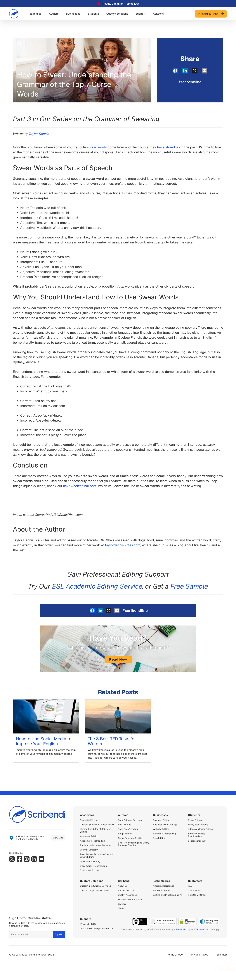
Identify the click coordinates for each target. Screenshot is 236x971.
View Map (58, 837)
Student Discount (197, 840)
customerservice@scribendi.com (97, 928)
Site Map (221, 954)
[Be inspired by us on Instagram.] (27, 859)
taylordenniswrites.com (122, 545)
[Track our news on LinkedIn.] (34, 859)
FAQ (190, 885)
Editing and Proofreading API (168, 894)
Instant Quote (209, 14)
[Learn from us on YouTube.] (41, 859)
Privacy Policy (183, 929)
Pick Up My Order (197, 894)
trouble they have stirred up (159, 147)
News (121, 908)
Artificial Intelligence (163, 885)
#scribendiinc (190, 82)
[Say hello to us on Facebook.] (19, 859)
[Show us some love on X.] (12, 859)
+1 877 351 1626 (88, 923)
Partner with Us (126, 890)
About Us (122, 885)
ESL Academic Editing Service (97, 586)
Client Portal (194, 890)
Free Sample (189, 586)
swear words (97, 147)
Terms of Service (204, 929)
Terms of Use (175, 954)
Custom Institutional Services (95, 885)
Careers (122, 904)
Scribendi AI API (161, 890)
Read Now (118, 659)
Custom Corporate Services (94, 890)
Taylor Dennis (39, 134)
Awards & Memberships (130, 899)
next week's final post (79, 486)
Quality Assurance (127, 894)
